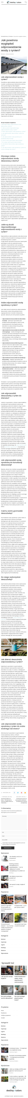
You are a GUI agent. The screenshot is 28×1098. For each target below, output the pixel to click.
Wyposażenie (12, 860)
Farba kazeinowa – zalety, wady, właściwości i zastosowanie (20, 979)
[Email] (25, 792)
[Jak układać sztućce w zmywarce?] (4, 858)
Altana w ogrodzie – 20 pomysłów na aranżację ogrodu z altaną (6, 908)
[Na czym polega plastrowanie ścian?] (21, 990)
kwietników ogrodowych (11, 447)
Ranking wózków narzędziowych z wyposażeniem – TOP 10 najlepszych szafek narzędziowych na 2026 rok (17, 867)
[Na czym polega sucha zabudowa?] (7, 990)
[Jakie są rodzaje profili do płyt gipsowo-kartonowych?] (4, 1071)
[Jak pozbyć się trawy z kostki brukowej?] (21, 918)
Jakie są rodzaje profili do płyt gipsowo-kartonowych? (17, 1070)
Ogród (3, 945)
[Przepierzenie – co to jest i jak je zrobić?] (21, 899)
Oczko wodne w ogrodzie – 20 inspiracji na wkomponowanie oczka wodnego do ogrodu (17, 1078)
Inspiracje (3, 942)
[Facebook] (14, 792)
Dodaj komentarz (10, 54)
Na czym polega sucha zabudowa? (7, 997)
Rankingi (11, 872)
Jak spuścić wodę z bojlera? (17, 884)
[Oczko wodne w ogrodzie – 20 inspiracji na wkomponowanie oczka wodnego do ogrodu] (4, 1079)
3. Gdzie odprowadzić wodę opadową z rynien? (13, 131)
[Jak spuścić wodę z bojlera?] (4, 885)
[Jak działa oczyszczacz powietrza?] (4, 878)
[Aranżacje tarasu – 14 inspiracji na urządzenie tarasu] (4, 1050)
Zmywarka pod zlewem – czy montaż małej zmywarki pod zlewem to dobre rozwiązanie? (7, 927)
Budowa (3, 54)
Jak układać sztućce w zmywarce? (15, 857)
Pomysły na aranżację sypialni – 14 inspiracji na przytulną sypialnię (17, 1057)
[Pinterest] (21, 792)
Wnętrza (3, 950)
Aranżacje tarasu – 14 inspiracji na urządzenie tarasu (17, 1049)
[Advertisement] (14, 19)
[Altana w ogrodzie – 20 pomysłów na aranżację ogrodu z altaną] (7, 899)
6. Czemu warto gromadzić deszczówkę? (11, 140)
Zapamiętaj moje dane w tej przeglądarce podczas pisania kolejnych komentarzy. (14, 843)
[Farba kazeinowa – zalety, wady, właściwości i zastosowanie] (21, 970)
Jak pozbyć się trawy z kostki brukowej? (20, 925)
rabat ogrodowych (21, 445)
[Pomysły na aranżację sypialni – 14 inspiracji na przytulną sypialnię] (4, 1058)
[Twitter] (18, 792)
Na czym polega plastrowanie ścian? (20, 998)
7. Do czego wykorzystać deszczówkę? (11, 142)
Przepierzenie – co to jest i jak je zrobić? (20, 906)
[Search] (25, 2)
